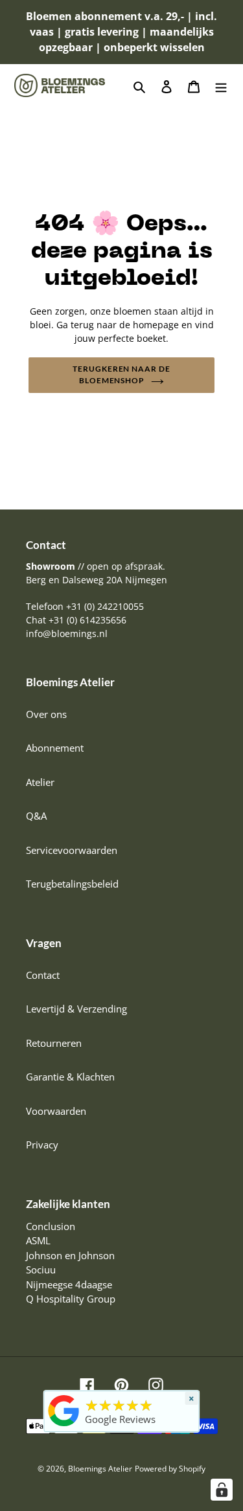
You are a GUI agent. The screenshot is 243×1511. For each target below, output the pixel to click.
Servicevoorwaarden (71, 850)
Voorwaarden (56, 1110)
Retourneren (54, 1042)
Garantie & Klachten (70, 1076)
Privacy (42, 1144)
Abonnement (55, 747)
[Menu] (221, 86)
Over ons (46, 714)
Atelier (40, 782)
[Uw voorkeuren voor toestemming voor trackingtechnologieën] (222, 1490)
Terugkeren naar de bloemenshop (121, 374)
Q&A (36, 815)
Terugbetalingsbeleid (72, 883)
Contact (43, 974)
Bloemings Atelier (100, 1468)
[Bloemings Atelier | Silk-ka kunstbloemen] (63, 1426)
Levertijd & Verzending (76, 1008)
